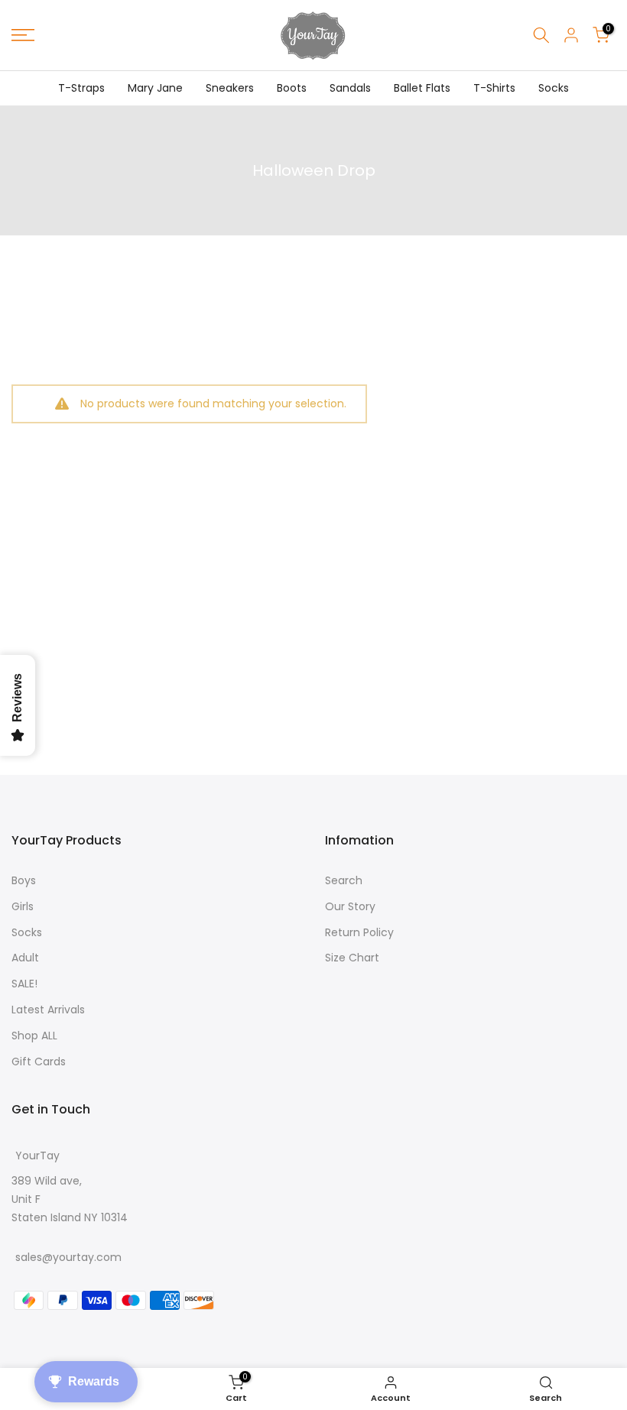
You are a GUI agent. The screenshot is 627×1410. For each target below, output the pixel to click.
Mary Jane (155, 88)
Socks (553, 88)
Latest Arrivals (48, 1009)
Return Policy (359, 932)
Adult (25, 957)
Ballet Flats (422, 88)
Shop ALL (34, 1035)
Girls (22, 906)
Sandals (350, 88)
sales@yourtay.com (68, 1257)
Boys (23, 880)
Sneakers (230, 88)
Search (343, 880)
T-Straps (81, 88)
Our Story (350, 906)
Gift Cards (38, 1061)
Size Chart (352, 957)
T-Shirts (494, 88)
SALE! (24, 983)
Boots (292, 88)
